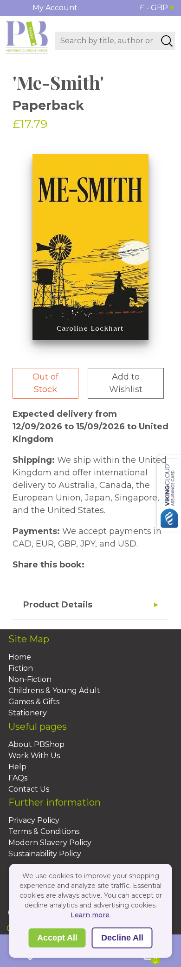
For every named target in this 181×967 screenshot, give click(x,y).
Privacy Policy (33, 820)
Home (19, 657)
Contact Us (28, 789)
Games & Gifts (33, 701)
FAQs (17, 778)
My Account (55, 7)
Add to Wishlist (125, 383)
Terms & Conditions (43, 831)
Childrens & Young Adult (54, 690)
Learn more (90, 915)
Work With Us (34, 755)
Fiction (20, 668)
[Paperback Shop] (27, 36)
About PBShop (36, 744)
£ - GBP (154, 7)
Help (17, 766)
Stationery (27, 712)
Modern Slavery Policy (49, 842)
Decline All (122, 937)
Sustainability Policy (44, 853)
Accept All (57, 937)
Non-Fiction (30, 679)
